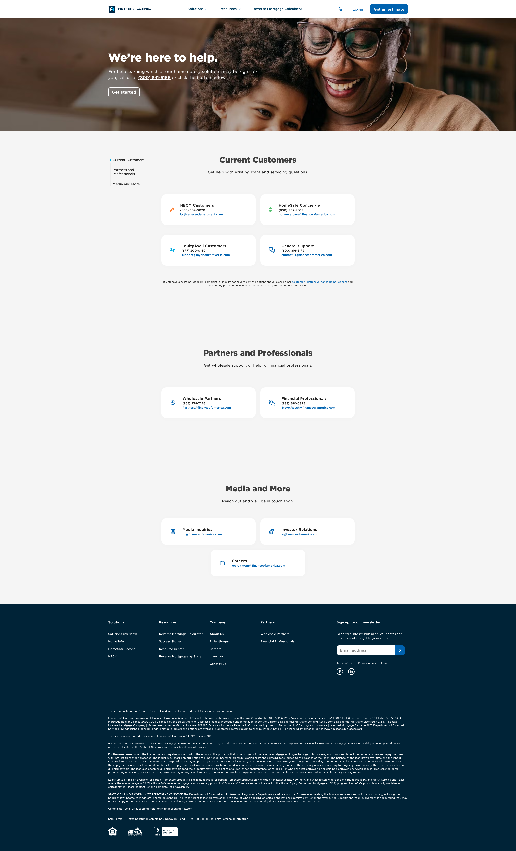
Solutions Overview (122, 634)
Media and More (126, 184)
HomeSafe (116, 641)
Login (357, 9)
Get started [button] (124, 92)
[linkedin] (351, 671)
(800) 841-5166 (154, 77)
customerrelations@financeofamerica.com (165, 808)
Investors (216, 656)
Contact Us (218, 663)
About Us (217, 634)
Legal (384, 663)
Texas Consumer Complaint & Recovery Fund (156, 818)
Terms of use (345, 663)
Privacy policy (367, 663)
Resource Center (171, 649)
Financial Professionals (277, 641)
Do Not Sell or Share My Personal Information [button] (219, 818)
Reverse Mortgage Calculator (277, 9)
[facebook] (340, 671)
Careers (215, 649)
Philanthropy (219, 641)
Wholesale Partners (274, 634)
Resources (228, 9)
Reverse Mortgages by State (180, 656)
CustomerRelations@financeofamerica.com (319, 281)
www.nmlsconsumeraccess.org (311, 718)
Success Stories (170, 641)
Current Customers (128, 160)
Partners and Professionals (124, 172)
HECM (112, 656)
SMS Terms (115, 818)
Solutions (195, 9)
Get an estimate (389, 9)
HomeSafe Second (122, 649)
